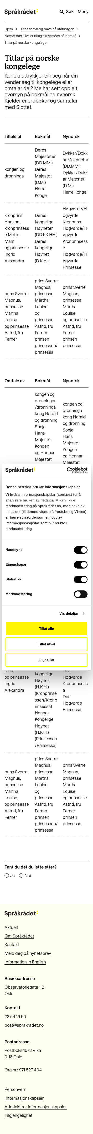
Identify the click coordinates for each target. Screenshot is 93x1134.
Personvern (15, 1089)
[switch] (81, 565)
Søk (69, 11)
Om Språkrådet (19, 936)
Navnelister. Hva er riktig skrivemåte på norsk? (40, 36)
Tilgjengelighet (18, 1115)
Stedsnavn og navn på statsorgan (47, 29)
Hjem (9, 29)
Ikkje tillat (46, 660)
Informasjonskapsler (24, 1098)
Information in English (25, 962)
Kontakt (12, 944)
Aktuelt (11, 927)
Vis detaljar (68, 613)
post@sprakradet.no (24, 1025)
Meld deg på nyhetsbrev (28, 953)
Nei (28, 875)
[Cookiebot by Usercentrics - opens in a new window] (67, 470)
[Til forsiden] (21, 12)
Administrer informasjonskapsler (36, 1106)
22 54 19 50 (15, 1016)
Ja (12, 875)
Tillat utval (46, 644)
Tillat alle (46, 629)
